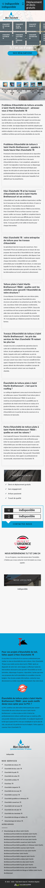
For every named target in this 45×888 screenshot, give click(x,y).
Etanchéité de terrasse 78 (13, 791)
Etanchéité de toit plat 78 (13, 810)
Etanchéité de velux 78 (12, 776)
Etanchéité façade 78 (32, 25)
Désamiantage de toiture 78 (14, 821)
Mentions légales (33, 882)
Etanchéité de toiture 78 (6, 26)
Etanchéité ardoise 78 (12, 780)
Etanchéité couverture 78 (33, 36)
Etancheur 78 (9, 784)
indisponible (12, 4)
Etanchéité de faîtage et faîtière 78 (16, 817)
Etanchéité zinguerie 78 (12, 787)
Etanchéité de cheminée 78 (13, 814)
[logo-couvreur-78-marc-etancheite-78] (14, 16)
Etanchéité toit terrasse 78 (13, 806)
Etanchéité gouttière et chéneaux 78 (19, 38)
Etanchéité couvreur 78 (6, 36)
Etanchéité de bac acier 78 (19, 26)
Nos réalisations (22, 53)
